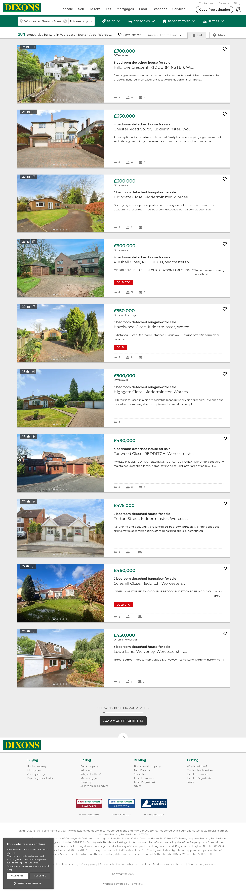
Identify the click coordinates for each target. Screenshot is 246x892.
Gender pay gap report (202, 864)
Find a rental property (147, 766)
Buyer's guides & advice (41, 778)
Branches (159, 9)
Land (143, 9)
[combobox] (43, 21)
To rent (95, 9)
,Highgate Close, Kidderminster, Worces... (123, 203)
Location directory (67, 864)
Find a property (36, 766)
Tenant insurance (144, 778)
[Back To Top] (123, 737)
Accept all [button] (17, 875)
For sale (67, 9)
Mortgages (125, 9)
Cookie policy (124, 864)
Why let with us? (197, 766)
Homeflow (136, 883)
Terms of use (143, 864)
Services (178, 9)
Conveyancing (36, 774)
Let (108, 9)
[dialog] (28, 863)
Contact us (206, 3)
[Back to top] (22, 745)
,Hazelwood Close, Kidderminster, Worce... (123, 333)
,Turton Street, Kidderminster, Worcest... (123, 528)
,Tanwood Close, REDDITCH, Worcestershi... (123, 463)
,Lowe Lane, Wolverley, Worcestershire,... (123, 658)
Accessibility (107, 864)
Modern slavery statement (169, 864)
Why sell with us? (91, 774)
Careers (224, 3)
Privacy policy (89, 864)
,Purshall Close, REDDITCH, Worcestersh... (123, 268)
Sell (81, 9)
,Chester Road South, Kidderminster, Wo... (123, 139)
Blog (237, 3)
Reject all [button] (40, 875)
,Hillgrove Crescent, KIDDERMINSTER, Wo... (123, 74)
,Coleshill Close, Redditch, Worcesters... (123, 593)
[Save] (225, 49)
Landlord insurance (198, 774)
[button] (28, 883)
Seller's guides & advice (94, 785)
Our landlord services (200, 770)
